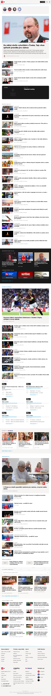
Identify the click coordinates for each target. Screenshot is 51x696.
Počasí (15, 161)
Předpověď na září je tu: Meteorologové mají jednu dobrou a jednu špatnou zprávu (31, 163)
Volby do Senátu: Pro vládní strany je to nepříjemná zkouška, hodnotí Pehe (30, 496)
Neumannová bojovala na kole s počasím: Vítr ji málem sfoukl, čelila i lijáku (31, 375)
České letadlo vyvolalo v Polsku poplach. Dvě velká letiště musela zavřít (31, 62)
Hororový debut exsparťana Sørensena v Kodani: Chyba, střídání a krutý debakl (22, 318)
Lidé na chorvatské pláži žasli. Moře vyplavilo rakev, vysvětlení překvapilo (40, 626)
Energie (2, 659)
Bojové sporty (17, 231)
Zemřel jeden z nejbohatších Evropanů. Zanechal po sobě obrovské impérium (31, 116)
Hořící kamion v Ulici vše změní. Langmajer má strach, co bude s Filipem (30, 193)
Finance (3, 657)
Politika (2, 655)
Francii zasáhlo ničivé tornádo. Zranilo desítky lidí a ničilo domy (30, 69)
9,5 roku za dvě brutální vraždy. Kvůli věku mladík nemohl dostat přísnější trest (30, 512)
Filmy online (15, 673)
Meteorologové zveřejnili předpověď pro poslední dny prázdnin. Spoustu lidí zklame (41, 604)
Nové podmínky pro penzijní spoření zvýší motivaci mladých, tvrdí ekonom (9, 263)
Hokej (27, 655)
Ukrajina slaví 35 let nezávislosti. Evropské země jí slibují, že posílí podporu (30, 210)
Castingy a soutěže (30, 681)
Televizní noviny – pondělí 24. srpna (24, 262)
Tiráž (2, 677)
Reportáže (15, 662)
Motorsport (17, 357)
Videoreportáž (17, 137)
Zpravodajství (5, 456)
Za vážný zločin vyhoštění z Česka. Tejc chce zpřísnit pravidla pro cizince (23, 46)
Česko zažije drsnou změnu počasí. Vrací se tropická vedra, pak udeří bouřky (30, 521)
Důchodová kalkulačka (42, 657)
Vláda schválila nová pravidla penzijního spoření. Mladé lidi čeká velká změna (30, 241)
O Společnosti (28, 673)
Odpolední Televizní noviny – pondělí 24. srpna (26, 536)
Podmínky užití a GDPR (30, 675)
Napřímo (16, 168)
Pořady (14, 671)
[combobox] (25, 572)
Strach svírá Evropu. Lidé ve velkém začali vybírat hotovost (17, 626)
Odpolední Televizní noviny (20, 535)
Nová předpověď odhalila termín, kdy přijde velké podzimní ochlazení (29, 132)
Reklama (27, 671)
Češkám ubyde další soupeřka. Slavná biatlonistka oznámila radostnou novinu (29, 367)
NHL (26, 659)
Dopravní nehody (41, 655)
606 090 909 (6, 683)
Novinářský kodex (4, 681)
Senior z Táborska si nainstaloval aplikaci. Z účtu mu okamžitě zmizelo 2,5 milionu (30, 186)
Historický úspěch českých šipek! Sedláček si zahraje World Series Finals (31, 342)
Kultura (2, 661)
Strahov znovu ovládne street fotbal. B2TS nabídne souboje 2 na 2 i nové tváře (31, 326)
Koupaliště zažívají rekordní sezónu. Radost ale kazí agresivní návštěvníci (30, 155)
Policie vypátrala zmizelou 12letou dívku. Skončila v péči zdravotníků (17, 633)
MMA (27, 661)
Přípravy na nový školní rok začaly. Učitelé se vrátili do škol (29, 146)
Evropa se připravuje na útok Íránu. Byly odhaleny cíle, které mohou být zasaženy (31, 218)
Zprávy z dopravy (41, 653)
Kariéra (27, 677)
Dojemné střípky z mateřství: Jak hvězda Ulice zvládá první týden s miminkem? (25, 444)
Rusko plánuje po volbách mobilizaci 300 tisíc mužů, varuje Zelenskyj (16, 563)
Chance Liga (28, 653)
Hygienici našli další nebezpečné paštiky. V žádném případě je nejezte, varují (9, 589)
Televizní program (29, 679)
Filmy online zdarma (17, 677)
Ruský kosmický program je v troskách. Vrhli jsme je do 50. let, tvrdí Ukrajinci (41, 563)
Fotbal (16, 349)
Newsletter (3, 679)
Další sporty (17, 365)
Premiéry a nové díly (17, 675)
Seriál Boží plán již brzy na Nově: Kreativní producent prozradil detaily (42, 443)
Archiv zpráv (3, 675)
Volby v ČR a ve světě (5, 651)
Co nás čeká (17, 223)
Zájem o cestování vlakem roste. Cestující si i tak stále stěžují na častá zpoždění (30, 140)
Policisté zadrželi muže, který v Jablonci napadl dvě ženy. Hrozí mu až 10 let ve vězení (25, 589)
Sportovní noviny (16, 658)
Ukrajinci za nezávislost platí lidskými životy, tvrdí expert (41, 263)
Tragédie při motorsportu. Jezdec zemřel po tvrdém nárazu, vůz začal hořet (30, 360)
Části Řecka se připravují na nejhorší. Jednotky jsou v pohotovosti (17, 619)
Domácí (16, 122)
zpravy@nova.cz (7, 685)
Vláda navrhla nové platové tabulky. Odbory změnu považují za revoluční (30, 179)
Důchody (3, 653)
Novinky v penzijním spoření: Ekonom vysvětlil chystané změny (30, 528)
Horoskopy (40, 651)
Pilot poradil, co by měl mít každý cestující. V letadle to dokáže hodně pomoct (41, 619)
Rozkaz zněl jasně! (17, 660)
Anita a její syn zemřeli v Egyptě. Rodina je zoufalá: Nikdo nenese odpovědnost (30, 202)
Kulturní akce (40, 659)
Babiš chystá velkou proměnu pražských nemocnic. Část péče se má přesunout (31, 124)
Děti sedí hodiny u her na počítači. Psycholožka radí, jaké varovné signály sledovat (31, 545)
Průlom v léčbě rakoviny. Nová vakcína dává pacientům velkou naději (30, 108)
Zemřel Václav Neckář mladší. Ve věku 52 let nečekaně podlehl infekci (30, 78)
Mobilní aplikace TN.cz (6, 671)
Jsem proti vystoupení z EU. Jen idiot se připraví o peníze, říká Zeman (30, 171)
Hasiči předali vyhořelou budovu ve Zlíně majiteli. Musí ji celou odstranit (40, 589)
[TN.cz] (3, 2)
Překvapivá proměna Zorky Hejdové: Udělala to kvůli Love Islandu (9, 443)
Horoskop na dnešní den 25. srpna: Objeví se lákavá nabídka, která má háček (31, 225)
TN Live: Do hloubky (18, 527)
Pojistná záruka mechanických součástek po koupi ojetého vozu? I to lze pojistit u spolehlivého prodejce (31, 553)
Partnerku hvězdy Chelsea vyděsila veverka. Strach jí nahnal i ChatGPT (30, 352)
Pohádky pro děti (16, 679)
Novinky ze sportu (6, 287)
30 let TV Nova (29, 683)
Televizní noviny (29, 89)
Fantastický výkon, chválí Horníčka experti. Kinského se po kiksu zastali (30, 334)
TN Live (2, 673)
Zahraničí (16, 106)
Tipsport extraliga (29, 657)
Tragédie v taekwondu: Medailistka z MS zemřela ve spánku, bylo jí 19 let (31, 233)
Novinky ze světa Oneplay (18, 681)
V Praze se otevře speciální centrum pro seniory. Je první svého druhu (25, 488)
